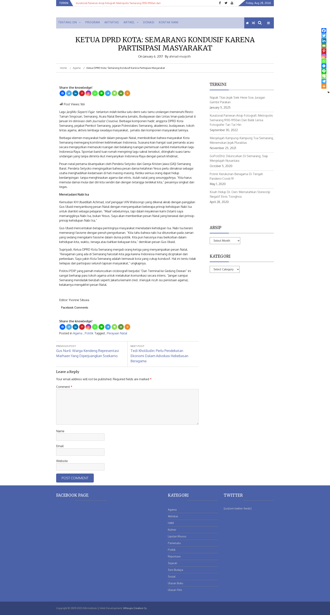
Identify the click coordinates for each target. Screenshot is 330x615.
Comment (64, 387)
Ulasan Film (175, 589)
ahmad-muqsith (180, 56)
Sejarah (172, 563)
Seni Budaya (175, 569)
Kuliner (172, 529)
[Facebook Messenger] (323, 65)
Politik (89, 333)
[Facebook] (62, 93)
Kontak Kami (168, 22)
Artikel (129, 22)
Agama (77, 333)
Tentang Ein (67, 22)
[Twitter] (69, 93)
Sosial (172, 576)
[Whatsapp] (95, 93)
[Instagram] (88, 93)
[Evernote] (114, 93)
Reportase (174, 556)
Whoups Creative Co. (135, 608)
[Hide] (328, 92)
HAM (171, 523)
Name (60, 431)
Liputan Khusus (177, 536)
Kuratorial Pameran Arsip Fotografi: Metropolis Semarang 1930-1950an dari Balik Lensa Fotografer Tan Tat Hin (241, 120)
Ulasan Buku (175, 583)
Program (92, 22)
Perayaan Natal (117, 333)
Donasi (148, 22)
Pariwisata (174, 543)
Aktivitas (111, 22)
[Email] (121, 93)
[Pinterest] (82, 93)
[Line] (101, 93)
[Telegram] (108, 93)
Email (60, 446)
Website (62, 461)
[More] (127, 93)
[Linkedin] (75, 93)
